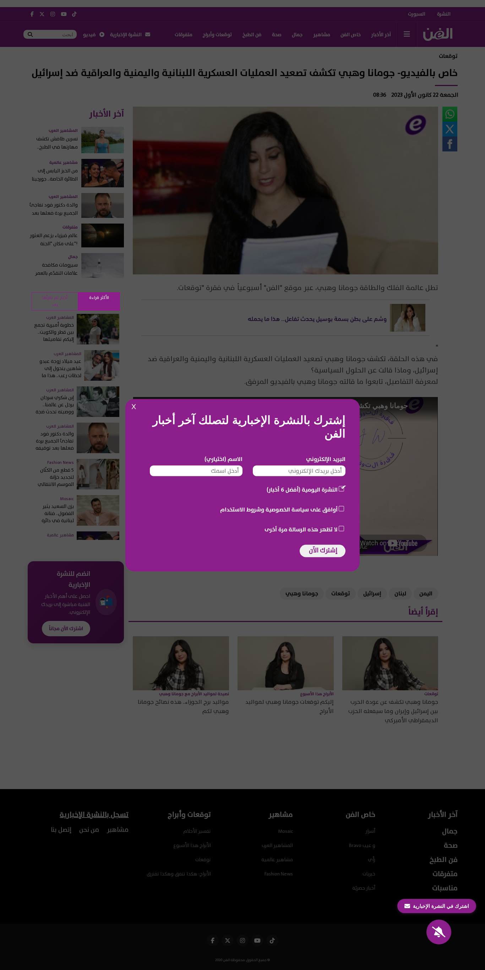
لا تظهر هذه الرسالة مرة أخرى (301, 529)
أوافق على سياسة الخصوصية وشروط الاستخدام (279, 509)
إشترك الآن (323, 550)
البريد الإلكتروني (325, 458)
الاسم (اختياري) (224, 458)
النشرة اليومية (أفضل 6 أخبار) (302, 489)
